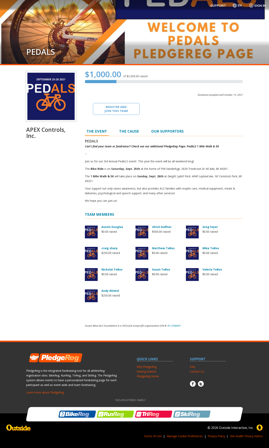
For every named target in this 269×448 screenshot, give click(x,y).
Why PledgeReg (147, 367)
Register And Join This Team (116, 109)
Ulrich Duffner (162, 227)
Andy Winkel (110, 291)
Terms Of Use (153, 436)
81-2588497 (174, 325)
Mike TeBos (210, 248)
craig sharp (109, 248)
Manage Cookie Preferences (185, 436)
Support (218, 5)
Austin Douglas (112, 227)
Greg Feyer (210, 227)
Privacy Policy (216, 436)
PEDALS (40, 51)
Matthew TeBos (163, 248)
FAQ (192, 367)
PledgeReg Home (148, 376)
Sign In (260, 5)
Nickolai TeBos (111, 269)
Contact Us (197, 371)
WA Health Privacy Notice (246, 436)
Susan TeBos (161, 269)
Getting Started (146, 371)
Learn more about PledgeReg (45, 392)
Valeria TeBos (212, 269)
